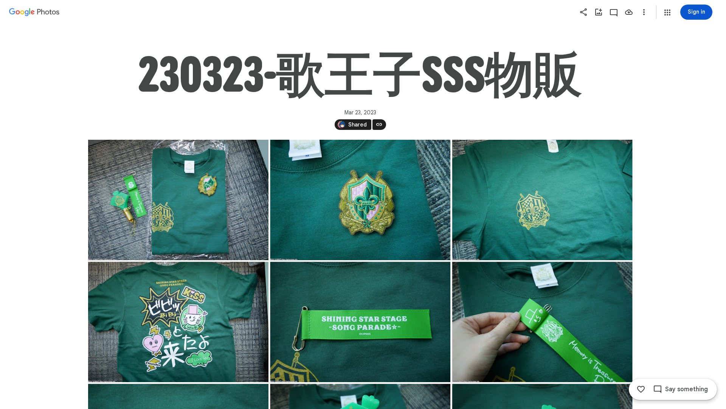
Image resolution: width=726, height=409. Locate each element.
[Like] (640, 389)
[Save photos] (628, 12)
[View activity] (613, 12)
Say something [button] (686, 389)
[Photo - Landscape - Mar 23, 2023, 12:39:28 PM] (542, 200)
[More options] (644, 12)
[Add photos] (598, 12)
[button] (667, 12)
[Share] (583, 12)
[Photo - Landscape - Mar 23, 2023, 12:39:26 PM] (178, 200)
